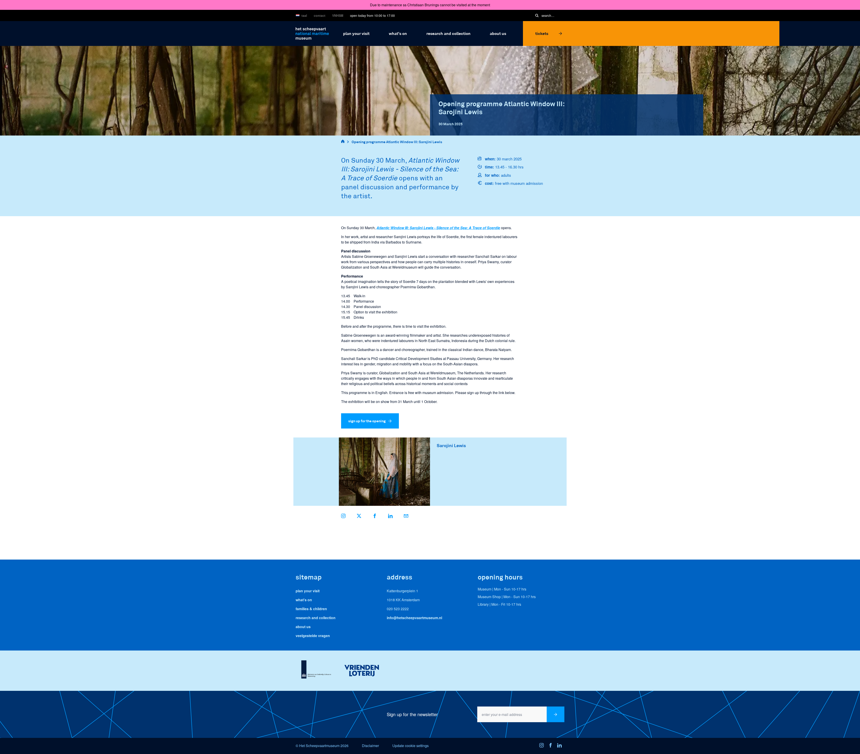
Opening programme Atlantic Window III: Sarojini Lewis (397, 142)
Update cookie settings (410, 745)
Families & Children (311, 608)
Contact (319, 15)
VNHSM (337, 15)
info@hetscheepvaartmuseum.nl (414, 617)
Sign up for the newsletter (412, 714)
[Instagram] (542, 746)
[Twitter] (359, 516)
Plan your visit (308, 590)
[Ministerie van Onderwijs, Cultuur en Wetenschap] (316, 670)
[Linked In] (560, 746)
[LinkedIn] (390, 516)
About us (303, 626)
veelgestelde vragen (313, 635)
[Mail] (406, 516)
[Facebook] (374, 516)
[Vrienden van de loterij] (361, 670)
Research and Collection (315, 617)
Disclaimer (370, 745)
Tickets (541, 33)
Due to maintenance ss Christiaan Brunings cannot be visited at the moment (430, 4)
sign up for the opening (367, 421)
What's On (304, 599)
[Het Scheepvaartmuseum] (312, 32)
